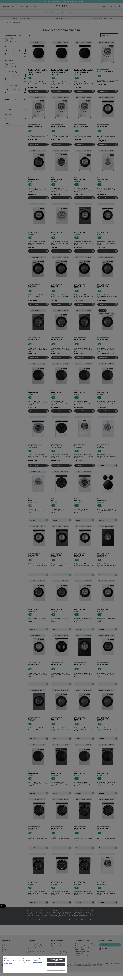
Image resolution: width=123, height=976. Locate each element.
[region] (35, 964)
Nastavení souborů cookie (56, 969)
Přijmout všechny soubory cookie (56, 960)
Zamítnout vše (56, 964)
